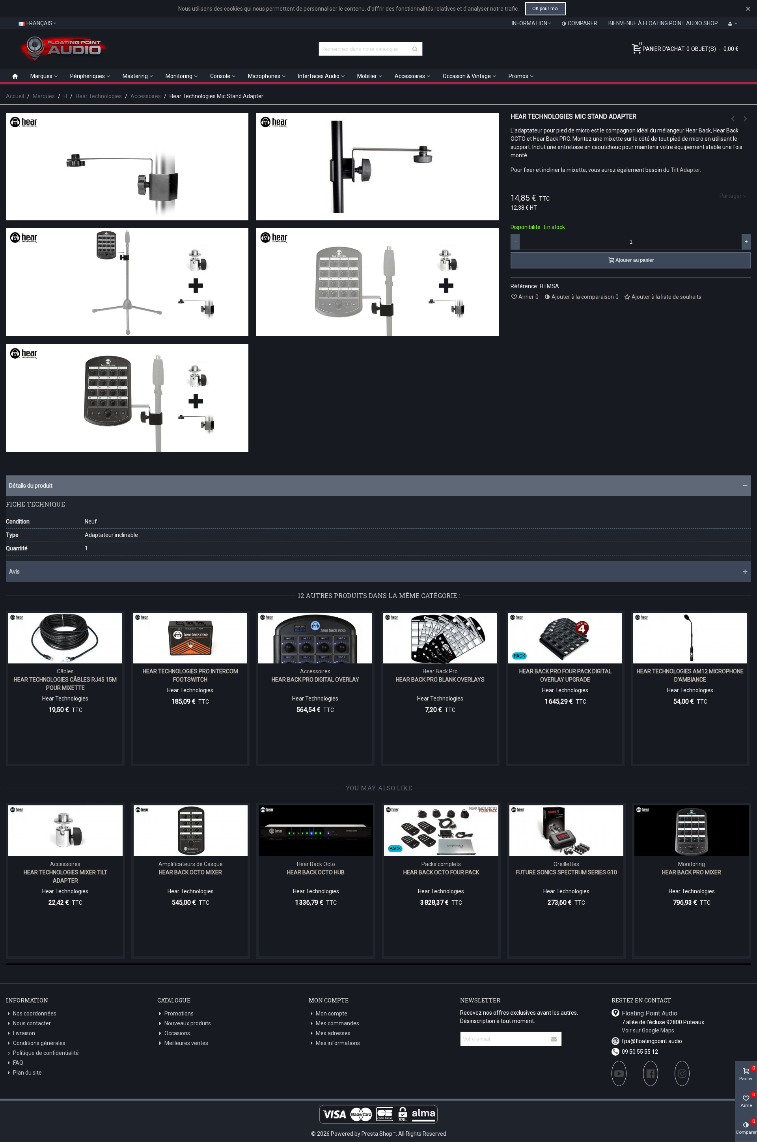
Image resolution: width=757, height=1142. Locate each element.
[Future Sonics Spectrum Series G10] (566, 830)
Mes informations (338, 1043)
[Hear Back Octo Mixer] (191, 830)
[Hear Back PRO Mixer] (691, 830)
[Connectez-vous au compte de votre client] (733, 23)
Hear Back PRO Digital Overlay (315, 679)
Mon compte (331, 1013)
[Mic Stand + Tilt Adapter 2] (377, 332)
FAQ (18, 1063)
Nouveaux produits (187, 1023)
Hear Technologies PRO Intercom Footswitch (190, 675)
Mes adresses (333, 1033)
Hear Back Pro (440, 671)
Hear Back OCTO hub (316, 872)
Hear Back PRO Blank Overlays (440, 679)
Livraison (24, 1033)
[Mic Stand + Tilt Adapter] (127, 332)
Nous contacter (32, 1023)
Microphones (264, 76)
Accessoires (410, 76)
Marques (41, 76)
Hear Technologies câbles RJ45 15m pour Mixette (65, 683)
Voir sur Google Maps (648, 1030)
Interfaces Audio (318, 76)
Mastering (135, 76)
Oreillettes (566, 864)
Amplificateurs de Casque (190, 864)
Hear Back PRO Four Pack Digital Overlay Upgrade (565, 675)
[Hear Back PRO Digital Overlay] (315, 638)
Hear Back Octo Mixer (190, 872)
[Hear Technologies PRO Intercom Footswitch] (190, 638)
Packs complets (441, 864)
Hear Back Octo (316, 864)
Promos (518, 76)
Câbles (65, 671)
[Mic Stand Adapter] (377, 216)
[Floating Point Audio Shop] (63, 49)
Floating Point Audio (649, 1013)
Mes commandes (337, 1023)
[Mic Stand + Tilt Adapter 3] (127, 447)
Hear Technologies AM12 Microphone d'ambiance (690, 675)
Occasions (177, 1033)
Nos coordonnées (34, 1013)
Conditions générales (39, 1043)
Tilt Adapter (685, 170)
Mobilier (367, 76)
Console (220, 76)
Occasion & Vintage (467, 76)
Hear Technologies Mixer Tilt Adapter (65, 876)
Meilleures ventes (186, 1043)
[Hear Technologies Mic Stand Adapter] (127, 216)
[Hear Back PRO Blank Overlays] (440, 638)
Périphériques (87, 76)
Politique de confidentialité (46, 1053)
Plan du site (27, 1072)
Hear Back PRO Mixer (691, 872)
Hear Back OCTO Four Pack (441, 872)
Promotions (179, 1013)
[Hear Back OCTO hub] (316, 830)
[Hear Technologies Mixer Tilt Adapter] (745, 119)
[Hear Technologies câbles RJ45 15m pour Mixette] (65, 638)
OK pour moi (545, 8)
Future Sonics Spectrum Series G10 (566, 872)
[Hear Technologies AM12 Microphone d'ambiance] (732, 119)
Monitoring (179, 76)
